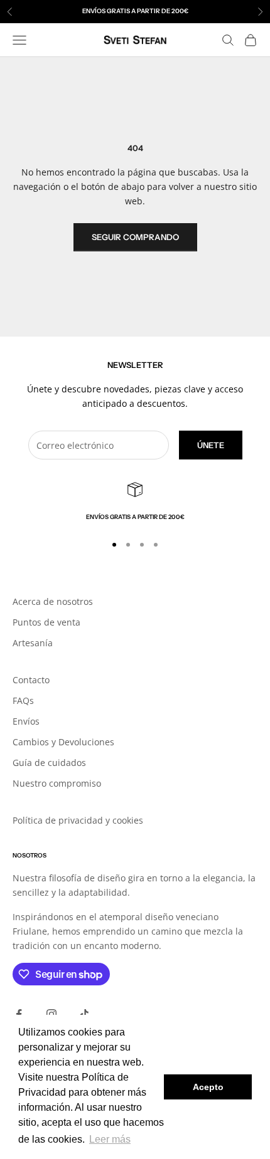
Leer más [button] (110, 1139)
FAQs (23, 700)
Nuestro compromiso (57, 783)
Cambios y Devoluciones (63, 742)
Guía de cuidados (49, 762)
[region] (135, 502)
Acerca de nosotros (53, 601)
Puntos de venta (46, 622)
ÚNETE (210, 445)
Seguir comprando (135, 237)
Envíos (26, 721)
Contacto (31, 680)
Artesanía (33, 643)
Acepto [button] (208, 1087)
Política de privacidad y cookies (78, 820)
